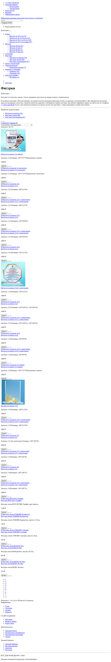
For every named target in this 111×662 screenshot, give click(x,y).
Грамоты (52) (14, 71)
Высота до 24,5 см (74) (18, 36)
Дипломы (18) (15, 73)
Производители (11, 631)
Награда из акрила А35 (9, 406)
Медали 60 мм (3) (16, 50)
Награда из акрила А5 (9, 437)
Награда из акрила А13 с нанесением (14, 233)
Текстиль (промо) (11, 75)
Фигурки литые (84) (17, 59)
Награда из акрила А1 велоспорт (13, 170)
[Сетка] (4, 121)
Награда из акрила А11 (9, 186)
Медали (8, 44)
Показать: (4, 127)
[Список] (2, 121)
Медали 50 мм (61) (16, 46)
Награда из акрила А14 (9, 249)
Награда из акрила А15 (9, 304)
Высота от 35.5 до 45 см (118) (20, 40)
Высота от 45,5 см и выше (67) (21, 42)
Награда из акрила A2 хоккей (12, 154)
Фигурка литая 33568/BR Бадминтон (14, 516)
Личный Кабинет (11, 644)
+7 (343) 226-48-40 (12, 3)
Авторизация (14, 8)
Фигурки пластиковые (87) (19, 61)
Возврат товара (10, 621)
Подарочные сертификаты (15, 633)
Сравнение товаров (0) (9, 123)
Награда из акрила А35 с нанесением (14, 422)
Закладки (8, 648)
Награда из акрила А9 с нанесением (14, 485)
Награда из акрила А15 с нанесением (14, 319)
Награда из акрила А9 (9, 469)
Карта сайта (9, 623)
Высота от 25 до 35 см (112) (20, 38)
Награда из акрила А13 (9, 217)
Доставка (8, 608)
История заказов (11, 646)
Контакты (8, 619)
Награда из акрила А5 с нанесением (14, 453)
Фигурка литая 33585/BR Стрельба (14, 532)
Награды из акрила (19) (18, 58)
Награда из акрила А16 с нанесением (14, 351)
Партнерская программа (14, 635)
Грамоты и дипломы (12, 69)
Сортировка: (5, 125)
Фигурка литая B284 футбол (11, 548)
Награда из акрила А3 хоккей (12, 367)
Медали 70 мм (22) (16, 52)
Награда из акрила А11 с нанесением (14, 201)
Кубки (7, 34)
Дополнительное (11, 65)
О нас (7, 606)
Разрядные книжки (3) (18, 67)
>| (6, 597)
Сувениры (9, 54)
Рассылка (8, 650)
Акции (7, 637)
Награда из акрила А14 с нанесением (14, 288)
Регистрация (14, 7)
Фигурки (8, 56)
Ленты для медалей (12, 63)
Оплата (8, 610)
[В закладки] (8, 166)
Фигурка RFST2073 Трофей (11, 500)
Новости (8, 612)
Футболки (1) (14, 77)
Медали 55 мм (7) (16, 48)
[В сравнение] (10, 166)
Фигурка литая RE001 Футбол (12, 564)
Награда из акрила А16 (9, 335)
